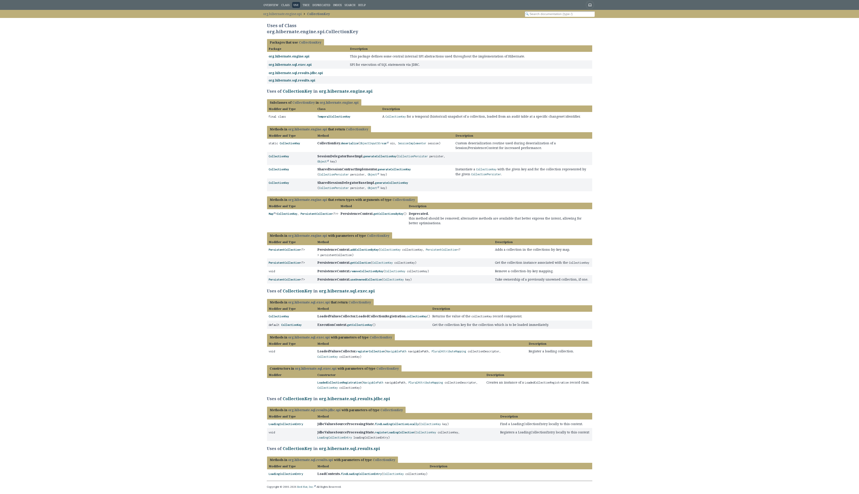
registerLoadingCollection (394, 432)
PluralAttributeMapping (449, 351)
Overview (270, 5)
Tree (306, 5)
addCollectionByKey (364, 249)
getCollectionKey (359, 325)
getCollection (360, 262)
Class (285, 5)
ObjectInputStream (373, 143)
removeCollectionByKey (366, 271)
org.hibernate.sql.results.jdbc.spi (296, 73)
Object (322, 161)
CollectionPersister (413, 156)
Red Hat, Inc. (305, 486)
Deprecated (321, 5)
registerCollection (370, 351)
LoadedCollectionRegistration (339, 382)
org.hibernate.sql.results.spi (292, 80)
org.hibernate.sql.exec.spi (290, 64)
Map (271, 213)
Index (337, 5)
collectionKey (416, 316)
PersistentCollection (316, 213)
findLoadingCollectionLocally (397, 424)
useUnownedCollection (366, 279)
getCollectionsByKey (388, 213)
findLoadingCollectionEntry (361, 474)
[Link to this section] (375, 91)
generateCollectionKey (379, 156)
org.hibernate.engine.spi (282, 14)
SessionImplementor (412, 143)
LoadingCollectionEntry (286, 424)
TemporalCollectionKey (333, 116)
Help (362, 5)
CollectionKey (318, 14)
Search (350, 5)
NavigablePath (396, 351)
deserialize (349, 143)
